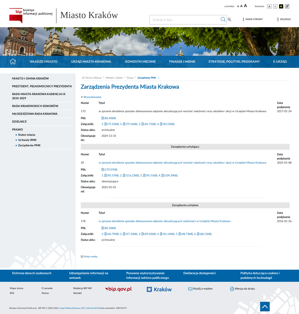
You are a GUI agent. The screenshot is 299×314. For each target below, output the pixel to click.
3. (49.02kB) (147, 234)
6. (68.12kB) (202, 234)
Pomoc (45, 293)
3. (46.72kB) (147, 124)
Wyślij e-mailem (202, 288)
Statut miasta (26, 134)
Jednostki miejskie (140, 61)
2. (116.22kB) (129, 175)
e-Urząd (280, 61)
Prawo (17, 129)
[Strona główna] (14, 61)
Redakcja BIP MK (82, 288)
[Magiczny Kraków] (164, 291)
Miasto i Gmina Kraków (30, 78)
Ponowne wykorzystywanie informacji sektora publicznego (147, 276)
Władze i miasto (44, 61)
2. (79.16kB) (128, 124)
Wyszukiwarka (92, 97)
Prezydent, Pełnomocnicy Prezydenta (42, 86)
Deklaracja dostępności (199, 273)
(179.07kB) (110, 169)
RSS (12, 293)
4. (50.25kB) (165, 124)
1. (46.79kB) (110, 234)
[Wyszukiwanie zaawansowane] (229, 19)
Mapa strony (16, 288)
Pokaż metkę (90, 256)
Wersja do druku (244, 288)
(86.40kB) (110, 118)
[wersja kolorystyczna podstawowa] (269, 6)
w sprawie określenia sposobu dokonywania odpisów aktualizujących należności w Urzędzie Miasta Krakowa (164, 221)
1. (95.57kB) (110, 175)
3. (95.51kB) (148, 175)
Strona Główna (93, 78)
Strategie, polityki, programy (234, 61)
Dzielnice (19, 121)
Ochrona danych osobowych (31, 273)
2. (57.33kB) (128, 234)
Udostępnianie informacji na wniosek (88, 276)
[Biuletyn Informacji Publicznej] (123, 291)
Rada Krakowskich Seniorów (35, 106)
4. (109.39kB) (168, 175)
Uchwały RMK (27, 140)
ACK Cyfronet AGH (89, 308)
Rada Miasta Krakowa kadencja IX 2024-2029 (38, 96)
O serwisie (47, 288)
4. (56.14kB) (165, 234)
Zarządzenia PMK (29, 145)
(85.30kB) (110, 228)
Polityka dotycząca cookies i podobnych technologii (260, 276)
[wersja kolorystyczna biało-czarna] (275, 6)
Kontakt (77, 293)
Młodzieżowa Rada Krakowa (35, 114)
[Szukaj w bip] (223, 19)
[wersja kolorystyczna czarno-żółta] (281, 6)
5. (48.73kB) (184, 234)
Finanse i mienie (182, 61)
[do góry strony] (265, 306)
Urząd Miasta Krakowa (91, 61)
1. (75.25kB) (110, 124)
